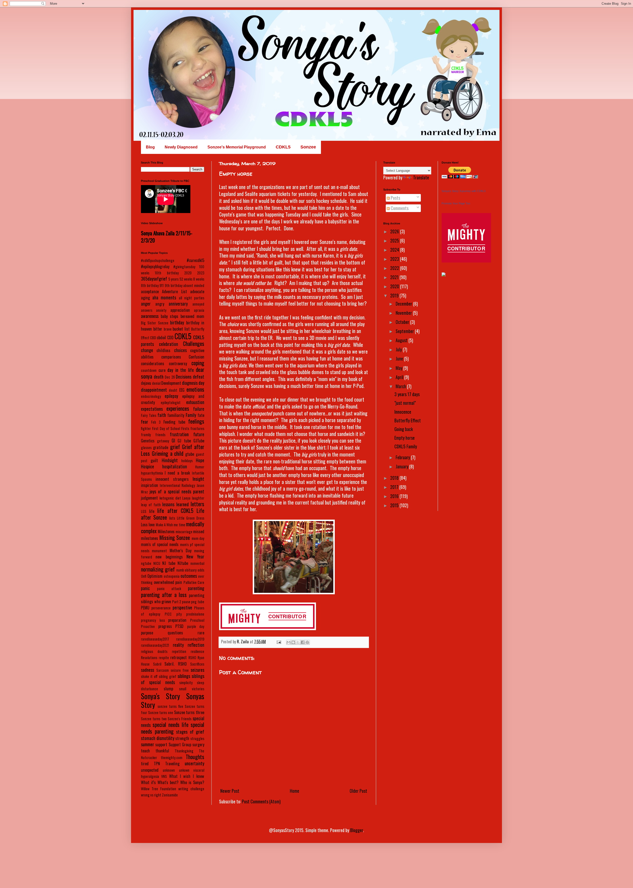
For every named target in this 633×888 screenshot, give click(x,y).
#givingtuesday (184, 266)
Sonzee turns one (160, 712)
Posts (395, 197)
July (399, 349)
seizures (197, 670)
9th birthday (173, 285)
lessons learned (175, 504)
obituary (191, 570)
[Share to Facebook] (302, 642)
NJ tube (168, 563)
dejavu (146, 383)
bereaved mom (192, 316)
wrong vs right (151, 794)
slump (168, 689)
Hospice (147, 466)
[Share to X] (297, 642)
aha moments (164, 297)
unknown (169, 770)
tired (145, 764)
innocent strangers (172, 479)
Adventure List (174, 291)
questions (175, 633)
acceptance (150, 291)
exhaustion (195, 402)
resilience (197, 651)
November (404, 313)
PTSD (179, 626)
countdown (149, 370)
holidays (187, 460)
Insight (198, 479)
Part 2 (176, 601)
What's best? (168, 782)
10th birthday (167, 272)
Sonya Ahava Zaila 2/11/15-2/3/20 (166, 236)
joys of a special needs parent (177, 491)
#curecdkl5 (195, 260)
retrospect (178, 657)
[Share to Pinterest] (307, 642)
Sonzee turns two (154, 718)
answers (146, 310)
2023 (200, 272)
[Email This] (288, 642)
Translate (421, 177)
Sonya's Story (160, 696)
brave (168, 329)
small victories (191, 688)
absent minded (193, 285)
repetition (179, 651)
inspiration (149, 485)
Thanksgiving (184, 750)
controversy (178, 363)
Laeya (186, 498)
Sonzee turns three (189, 712)
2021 (395, 277)
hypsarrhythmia (152, 473)
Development (171, 383)
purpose (147, 633)
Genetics (148, 441)
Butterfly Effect (407, 420)
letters (197, 504)
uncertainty (194, 763)
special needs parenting (172, 727)
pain (178, 582)
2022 (395, 268)
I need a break (177, 473)
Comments (399, 208)
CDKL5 (183, 336)
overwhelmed (164, 582)
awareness (149, 316)
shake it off (149, 676)
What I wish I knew (186, 776)
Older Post (358, 791)
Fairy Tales (148, 415)
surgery (198, 744)
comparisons (171, 357)
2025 (395, 240)
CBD (153, 337)
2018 (395, 478)
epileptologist (171, 402)
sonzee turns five (170, 706)
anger (146, 303)
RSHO (192, 657)
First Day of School (166, 428)
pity (179, 614)
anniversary (178, 303)
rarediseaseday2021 (155, 645)
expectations (152, 409)
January (402, 466)
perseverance (161, 607)
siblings (184, 676)
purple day (195, 626)
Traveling (172, 764)
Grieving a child (167, 453)
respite (164, 657)
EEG (181, 390)
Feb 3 (155, 422)
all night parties (191, 297)
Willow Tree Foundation (158, 788)
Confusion (196, 357)
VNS (164, 776)
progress (165, 626)
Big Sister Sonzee (154, 322)
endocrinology (151, 396)
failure (198, 409)
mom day (198, 538)
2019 (395, 295)
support (161, 744)
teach (145, 751)
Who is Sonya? (192, 782)
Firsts (185, 428)
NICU (156, 563)
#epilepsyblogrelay (155, 266)
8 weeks (198, 279)
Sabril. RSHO (175, 664)
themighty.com (171, 757)
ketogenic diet (170, 498)
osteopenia (172, 576)
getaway (163, 440)
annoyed (198, 304)
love (152, 525)
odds (201, 570)
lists (172, 518)
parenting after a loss (164, 595)
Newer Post (229, 791)
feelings (196, 421)
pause (186, 601)
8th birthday (150, 285)
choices (180, 350)
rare (201, 633)
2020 (188, 272)
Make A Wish (164, 524)
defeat (198, 376)
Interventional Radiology (177, 485)
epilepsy (171, 396)
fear (144, 421)
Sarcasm (162, 670)
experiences (177, 408)
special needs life (170, 724)
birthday (177, 322)
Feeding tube (174, 422)
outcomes (189, 576)
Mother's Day (180, 550)
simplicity (186, 682)
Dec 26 (170, 377)
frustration (179, 434)
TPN (157, 764)
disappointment (154, 389)
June (400, 358)
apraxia (199, 310)
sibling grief (167, 676)
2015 (395, 505)
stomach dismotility (157, 738)
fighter (146, 428)
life (151, 511)
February (403, 457)
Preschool (197, 620)
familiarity (175, 415)
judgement (149, 498)
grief (175, 447)
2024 (395, 249)
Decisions (183, 376)
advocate (197, 291)
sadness (147, 670)
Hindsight (170, 460)
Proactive (148, 626)
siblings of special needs (172, 679)
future (198, 434)
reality (178, 645)
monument (159, 550)
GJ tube (184, 441)
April (400, 377)
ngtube (146, 563)
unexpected (149, 770)
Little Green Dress (190, 518)
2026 (395, 231)
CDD (170, 337)
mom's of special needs (160, 544)
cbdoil (161, 337)
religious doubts (154, 651)
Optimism (154, 576)
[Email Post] (278, 642)
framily (146, 434)
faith (162, 415)
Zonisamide (170, 794)
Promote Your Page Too (456, 203)
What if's (148, 782)
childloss (163, 350)
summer (147, 744)
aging (145, 298)
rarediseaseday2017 (155, 639)
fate (201, 415)
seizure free (180, 670)
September (405, 331)
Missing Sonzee (174, 537)
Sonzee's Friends (179, 718)
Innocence (402, 411)
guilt (154, 460)
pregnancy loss (153, 620)
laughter (198, 498)
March (401, 386)
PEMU (145, 608)
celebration (168, 344)
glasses (146, 447)
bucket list (181, 329)
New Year (195, 556)
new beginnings (169, 557)
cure (161, 370)
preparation (177, 620)
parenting (196, 588)
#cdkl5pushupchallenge (157, 260)
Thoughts (195, 757)
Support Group (180, 744)
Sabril (157, 664)
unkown (184, 770)
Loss (144, 525)
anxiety (161, 310)
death (158, 376)
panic (145, 588)
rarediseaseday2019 (190, 639)
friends (160, 434)
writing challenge (191, 788)
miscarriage (184, 531)
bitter (157, 329)
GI (173, 440)
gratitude (160, 447)
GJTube (198, 441)
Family (191, 415)
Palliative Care (193, 582)
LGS (143, 511)
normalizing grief (158, 569)
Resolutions (149, 657)
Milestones (166, 531)
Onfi (143, 576)
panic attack (169, 588)
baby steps (169, 316)
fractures (197, 428)
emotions (195, 389)
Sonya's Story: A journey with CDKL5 (464, 191)
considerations (152, 363)
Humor (199, 466)
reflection (196, 645)
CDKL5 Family (405, 446)
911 (161, 285)
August (402, 340)
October (403, 322)
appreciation (180, 310)
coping (197, 363)
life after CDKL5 (175, 510)
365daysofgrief (154, 278)
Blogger (356, 830)
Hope (200, 460)
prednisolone (195, 614)
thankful (162, 751)
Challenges (193, 343)
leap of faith (151, 504)
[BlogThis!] (293, 642)
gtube (189, 454)
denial (156, 383)
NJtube (183, 563)
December (404, 303)
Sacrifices (197, 664)
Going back (403, 429)
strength (182, 738)
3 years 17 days (407, 394)
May (399, 368)
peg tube (197, 601)
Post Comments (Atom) (261, 801)
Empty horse (404, 437)
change (147, 350)
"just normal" (405, 403)
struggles (197, 738)
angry (159, 304)
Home (294, 791)
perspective (182, 607)
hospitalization (174, 466)
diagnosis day (193, 383)
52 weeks (186, 279)
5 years (173, 279)
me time (179, 524)
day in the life (180, 370)
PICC (168, 614)
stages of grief (190, 731)
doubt (173, 390)
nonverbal (197, 563)
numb (180, 570)
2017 (394, 487)
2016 (395, 496)
